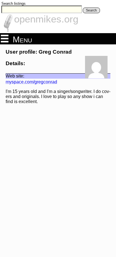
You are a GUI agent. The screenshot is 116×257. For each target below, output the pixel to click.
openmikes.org (46, 18)
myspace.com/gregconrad (31, 81)
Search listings (13, 3)
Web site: (15, 76)
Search (91, 10)
